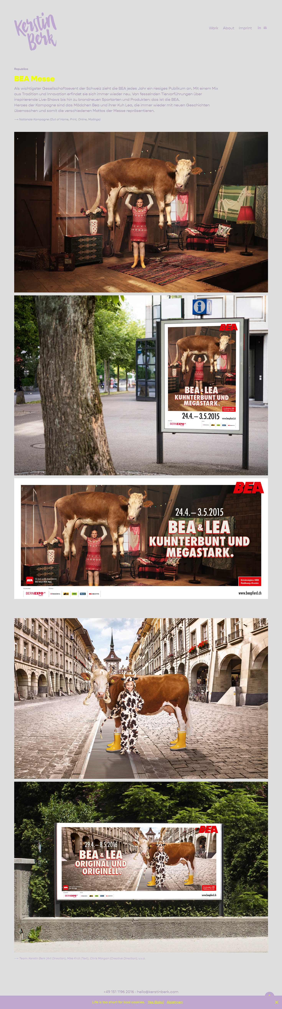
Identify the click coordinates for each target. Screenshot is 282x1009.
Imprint (245, 28)
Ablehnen (175, 1002)
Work (213, 28)
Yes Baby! (156, 1002)
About (228, 28)
